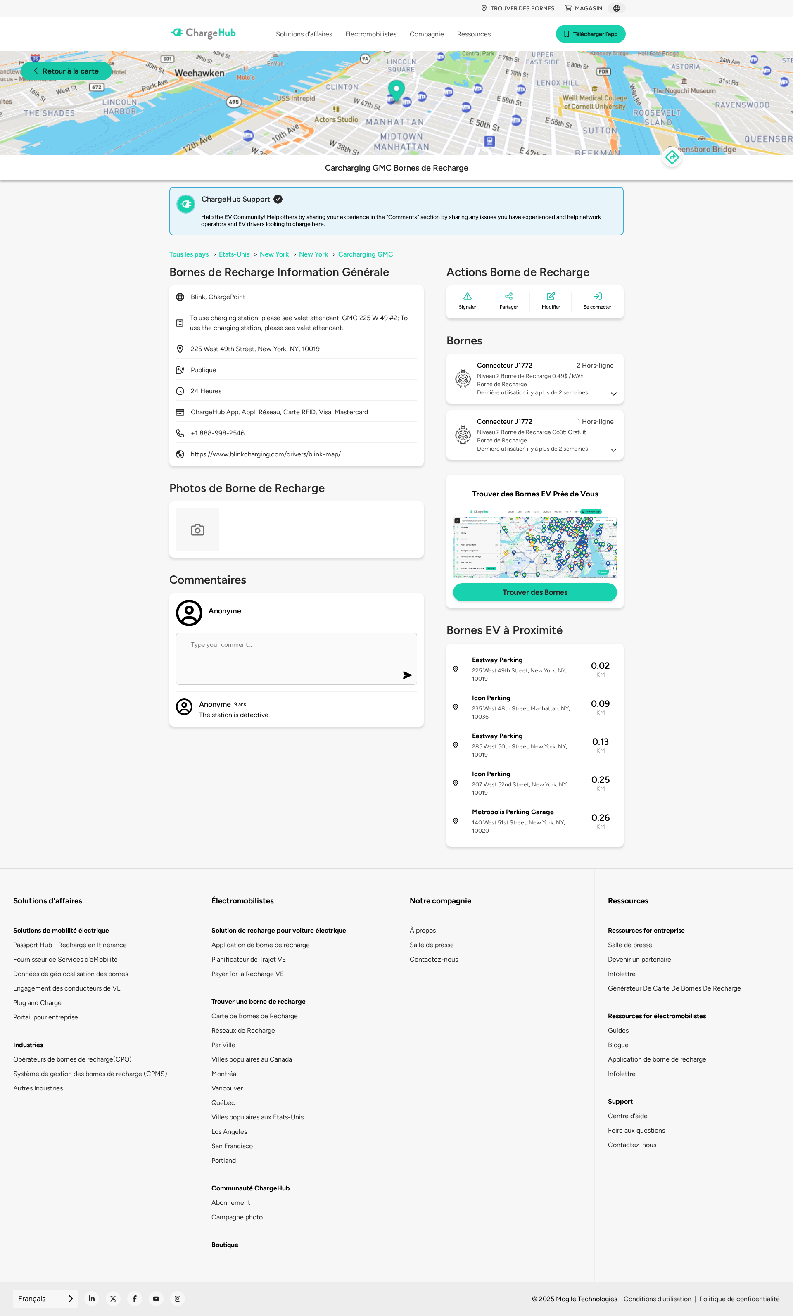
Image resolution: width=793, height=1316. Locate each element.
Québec (223, 1103)
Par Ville (223, 1045)
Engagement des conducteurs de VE (67, 988)
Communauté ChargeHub (250, 1188)
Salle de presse (432, 945)
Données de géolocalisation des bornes (70, 974)
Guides (618, 1030)
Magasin (589, 8)
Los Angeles (229, 1131)
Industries (28, 1045)
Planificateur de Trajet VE (248, 959)
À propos (423, 930)
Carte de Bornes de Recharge (254, 1016)
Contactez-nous (434, 959)
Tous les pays (189, 254)
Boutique (224, 1245)
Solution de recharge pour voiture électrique (278, 930)
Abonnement (230, 1203)
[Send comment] (407, 675)
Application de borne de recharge (260, 945)
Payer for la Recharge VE (247, 974)
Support (620, 1101)
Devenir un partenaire (639, 959)
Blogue (618, 1045)
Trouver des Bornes (535, 592)
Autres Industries (38, 1088)
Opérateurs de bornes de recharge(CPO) (72, 1059)
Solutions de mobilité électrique (61, 930)
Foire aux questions (636, 1130)
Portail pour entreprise (45, 1017)
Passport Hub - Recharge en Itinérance (70, 945)
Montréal (224, 1074)
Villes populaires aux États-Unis (257, 1117)
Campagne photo (237, 1217)
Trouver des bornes (523, 8)
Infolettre (622, 974)
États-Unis (234, 254)
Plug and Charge (37, 1003)
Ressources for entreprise (646, 930)
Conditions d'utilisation (657, 1299)
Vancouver (227, 1088)
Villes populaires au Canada (251, 1059)
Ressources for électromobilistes (657, 1016)
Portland (223, 1160)
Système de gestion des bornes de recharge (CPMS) (90, 1074)
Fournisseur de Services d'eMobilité (65, 959)
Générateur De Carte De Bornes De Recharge (674, 988)
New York (274, 254)
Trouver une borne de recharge (258, 1001)
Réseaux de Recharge (243, 1030)
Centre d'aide (628, 1116)
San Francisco (232, 1146)
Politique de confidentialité (740, 1299)
